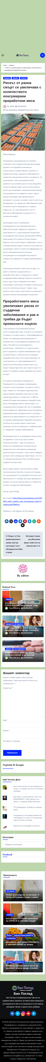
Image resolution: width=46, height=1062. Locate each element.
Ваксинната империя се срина (26, 826)
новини (24, 78)
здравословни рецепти (23, 935)
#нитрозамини (11, 110)
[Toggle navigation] (2, 55)
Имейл (6, 731)
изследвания (19, 649)
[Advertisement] (23, 26)
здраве (15, 78)
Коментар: (8, 688)
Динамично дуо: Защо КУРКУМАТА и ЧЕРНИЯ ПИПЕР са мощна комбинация (22, 944)
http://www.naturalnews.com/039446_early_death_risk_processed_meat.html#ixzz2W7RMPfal (22, 501)
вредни (7, 78)
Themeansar (31, 1059)
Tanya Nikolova (14, 608)
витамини (11, 891)
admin (12, 106)
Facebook (7, 855)
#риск (36, 110)
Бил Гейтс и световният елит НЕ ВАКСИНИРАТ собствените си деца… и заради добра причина (27, 799)
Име (5, 720)
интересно (18, 624)
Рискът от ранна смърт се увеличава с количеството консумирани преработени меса (22, 92)
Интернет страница (11, 741)
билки (9, 935)
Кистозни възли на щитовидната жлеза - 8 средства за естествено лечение (28, 788)
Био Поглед (23, 994)
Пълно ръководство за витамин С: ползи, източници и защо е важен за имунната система (22, 897)
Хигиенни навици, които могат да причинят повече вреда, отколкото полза (22, 630)
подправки (11, 938)
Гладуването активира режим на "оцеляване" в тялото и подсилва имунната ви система (27, 817)
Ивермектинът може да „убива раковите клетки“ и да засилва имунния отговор (19, 655)
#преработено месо (25, 110)
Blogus (20, 1059)
